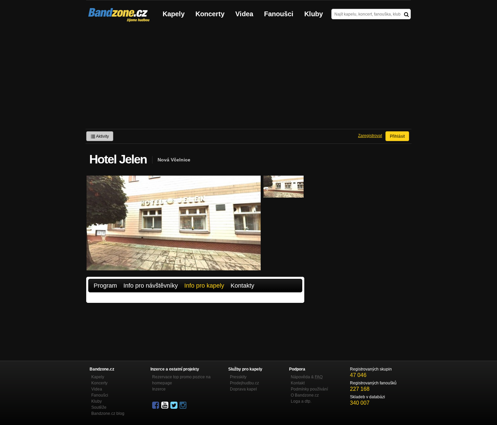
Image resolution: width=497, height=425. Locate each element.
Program (105, 286)
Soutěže (98, 407)
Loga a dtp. (301, 401)
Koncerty (209, 14)
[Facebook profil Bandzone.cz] (156, 405)
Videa (244, 14)
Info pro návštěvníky (150, 286)
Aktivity (102, 136)
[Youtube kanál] (165, 405)
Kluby (313, 14)
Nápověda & (307, 377)
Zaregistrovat (370, 135)
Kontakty (242, 286)
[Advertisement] (248, 78)
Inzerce (159, 389)
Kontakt (298, 383)
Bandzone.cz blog (107, 413)
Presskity (238, 377)
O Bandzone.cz (305, 395)
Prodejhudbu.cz (244, 383)
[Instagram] (184, 405)
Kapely (174, 14)
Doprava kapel (243, 389)
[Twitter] (174, 405)
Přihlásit (397, 136)
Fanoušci (278, 14)
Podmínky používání (309, 389)
